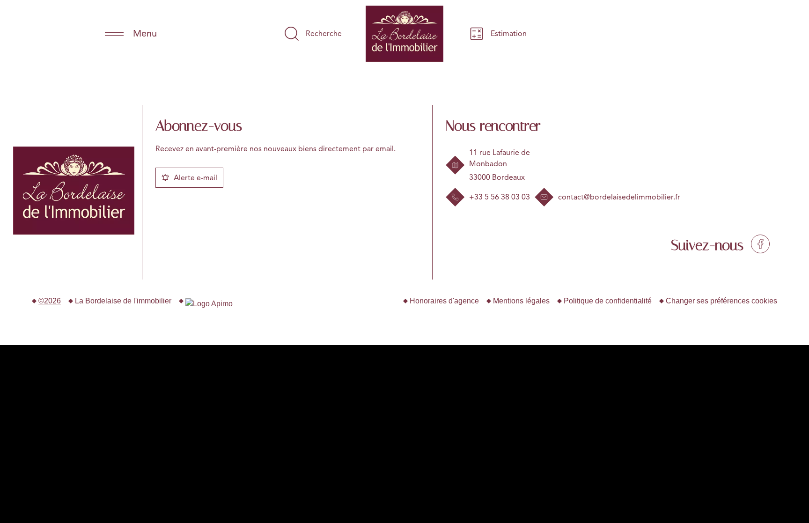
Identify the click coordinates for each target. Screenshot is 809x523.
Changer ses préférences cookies (721, 301)
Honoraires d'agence (444, 301)
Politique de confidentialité (608, 301)
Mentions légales (521, 301)
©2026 (49, 301)
